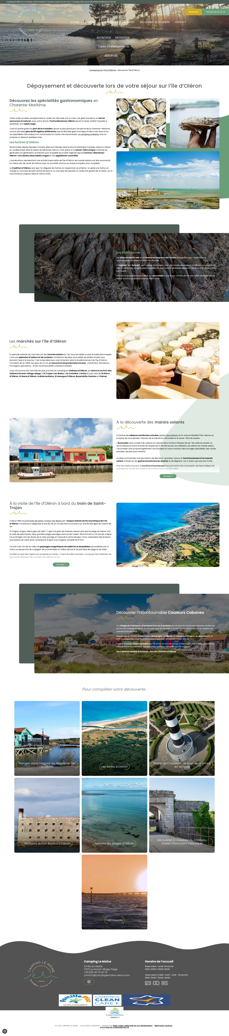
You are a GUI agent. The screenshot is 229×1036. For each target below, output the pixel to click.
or (164, 435)
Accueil (74, 22)
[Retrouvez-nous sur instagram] (89, 981)
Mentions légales (164, 1026)
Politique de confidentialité (114, 1027)
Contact (180, 22)
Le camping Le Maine (88, 134)
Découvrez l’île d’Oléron (154, 22)
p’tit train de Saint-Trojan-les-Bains (43, 520)
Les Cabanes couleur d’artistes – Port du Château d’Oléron (146, 651)
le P (161, 435)
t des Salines (171, 435)
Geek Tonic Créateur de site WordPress (132, 1026)
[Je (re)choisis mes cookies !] (4, 1031)
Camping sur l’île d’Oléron (102, 70)
